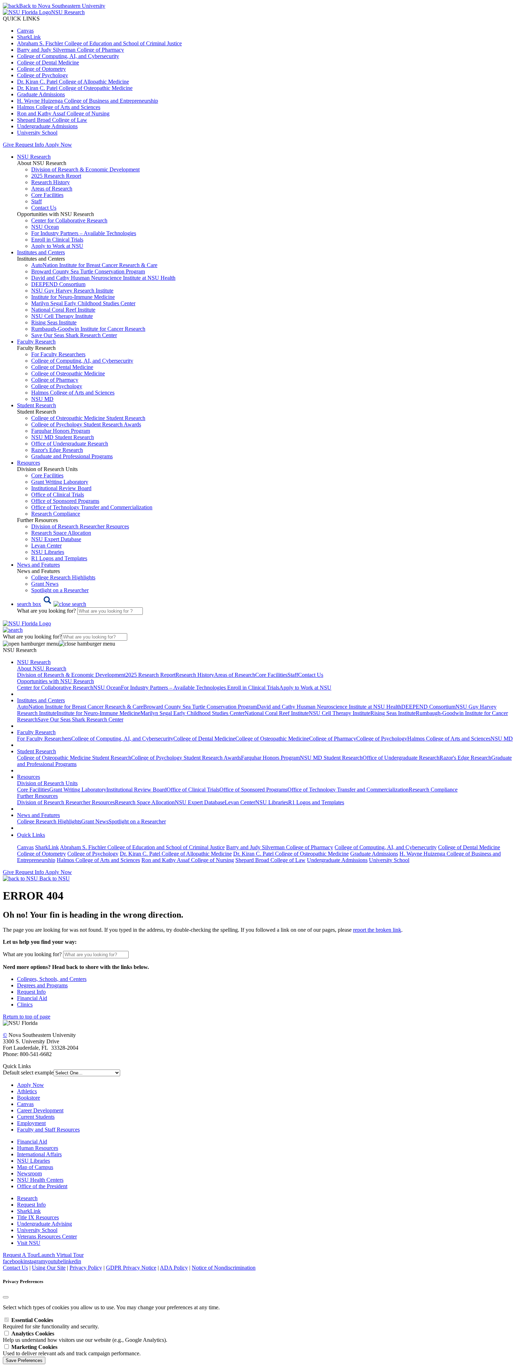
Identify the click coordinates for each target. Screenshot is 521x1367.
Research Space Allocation (61, 533)
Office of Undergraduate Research (69, 444)
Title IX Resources (38, 1217)
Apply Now (58, 145)
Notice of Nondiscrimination (224, 1268)
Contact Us (43, 208)
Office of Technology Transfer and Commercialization (91, 507)
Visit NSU (28, 1243)
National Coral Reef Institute (63, 310)
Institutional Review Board (61, 488)
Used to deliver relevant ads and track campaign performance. (72, 1350)
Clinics (25, 1005)
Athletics (27, 1091)
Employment (31, 1123)
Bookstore (28, 1098)
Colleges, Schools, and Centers (51, 979)
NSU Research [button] (34, 157)
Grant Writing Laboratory (59, 482)
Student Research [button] (36, 405)
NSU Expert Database (56, 539)
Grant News (44, 584)
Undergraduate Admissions (47, 126)
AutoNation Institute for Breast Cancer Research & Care (94, 265)
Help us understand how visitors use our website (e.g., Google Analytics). (85, 1337)
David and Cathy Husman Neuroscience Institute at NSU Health (103, 278)
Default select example (28, 1073)
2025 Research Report (56, 176)
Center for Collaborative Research (69, 220)
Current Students (36, 1117)
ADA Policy (174, 1268)
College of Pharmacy (54, 380)
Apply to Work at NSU (57, 246)
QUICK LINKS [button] (21, 19)
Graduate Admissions (41, 94)
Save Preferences (24, 1360)
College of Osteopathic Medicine (68, 373)
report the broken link (377, 930)
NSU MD (42, 399)
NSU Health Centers (40, 1180)
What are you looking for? (47, 611)
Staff (36, 201)
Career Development (40, 1110)
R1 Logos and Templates (316, 802)
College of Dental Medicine (48, 62)
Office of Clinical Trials (57, 495)
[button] (51, 604)
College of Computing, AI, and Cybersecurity (68, 56)
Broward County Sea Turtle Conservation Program (88, 271)
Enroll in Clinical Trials (57, 240)
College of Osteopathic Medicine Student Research (88, 418)
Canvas (25, 31)
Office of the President (42, 1186)
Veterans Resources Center (47, 1236)
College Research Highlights (63, 577)
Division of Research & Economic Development (85, 169)
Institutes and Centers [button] (41, 252)
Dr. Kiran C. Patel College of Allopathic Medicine (73, 82)
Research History (50, 182)
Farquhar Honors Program (60, 431)
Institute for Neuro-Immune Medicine (73, 297)
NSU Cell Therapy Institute (62, 316)
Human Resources (37, 1148)
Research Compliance (55, 514)
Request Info (29, 145)
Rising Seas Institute (54, 322)
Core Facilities (47, 195)
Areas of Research (51, 189)
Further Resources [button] (37, 796)
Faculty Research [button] (36, 342)
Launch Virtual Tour (61, 1255)
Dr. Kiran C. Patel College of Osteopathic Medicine (75, 88)
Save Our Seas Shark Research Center (74, 335)
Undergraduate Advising (44, 1224)
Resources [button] (28, 463)
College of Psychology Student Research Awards (86, 424)
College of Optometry (41, 69)
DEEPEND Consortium (58, 284)
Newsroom (29, 1173)
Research (27, 1198)
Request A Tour (20, 1255)
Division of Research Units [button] (47, 783)
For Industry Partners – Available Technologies (83, 233)
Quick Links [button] (31, 835)
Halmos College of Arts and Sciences (58, 107)
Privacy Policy (85, 1268)
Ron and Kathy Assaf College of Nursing (63, 113)
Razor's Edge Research (57, 450)
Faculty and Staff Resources (48, 1130)
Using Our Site (49, 1268)
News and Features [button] (38, 565)
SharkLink (29, 37)
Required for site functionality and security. (51, 1323)
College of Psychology (42, 75)
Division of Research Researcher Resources (80, 526)
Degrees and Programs (42, 985)
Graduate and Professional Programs (72, 456)
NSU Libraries (47, 552)
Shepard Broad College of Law (52, 120)
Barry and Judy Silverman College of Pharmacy (70, 50)
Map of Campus (35, 1167)
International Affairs (39, 1154)
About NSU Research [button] (41, 668)
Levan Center (46, 546)
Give (8, 145)
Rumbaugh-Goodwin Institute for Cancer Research (88, 329)
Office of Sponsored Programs (65, 501)
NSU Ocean (45, 227)
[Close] (6, 1297)
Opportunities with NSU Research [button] (55, 681)
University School (37, 133)
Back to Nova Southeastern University (62, 6)
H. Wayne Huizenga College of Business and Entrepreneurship (87, 101)
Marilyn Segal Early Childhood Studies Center (83, 303)
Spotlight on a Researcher (60, 590)
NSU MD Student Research (62, 437)
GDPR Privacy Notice (131, 1268)
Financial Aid (32, 998)
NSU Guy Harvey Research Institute (72, 291)
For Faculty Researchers (58, 354)
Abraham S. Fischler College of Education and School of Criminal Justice (99, 43)
